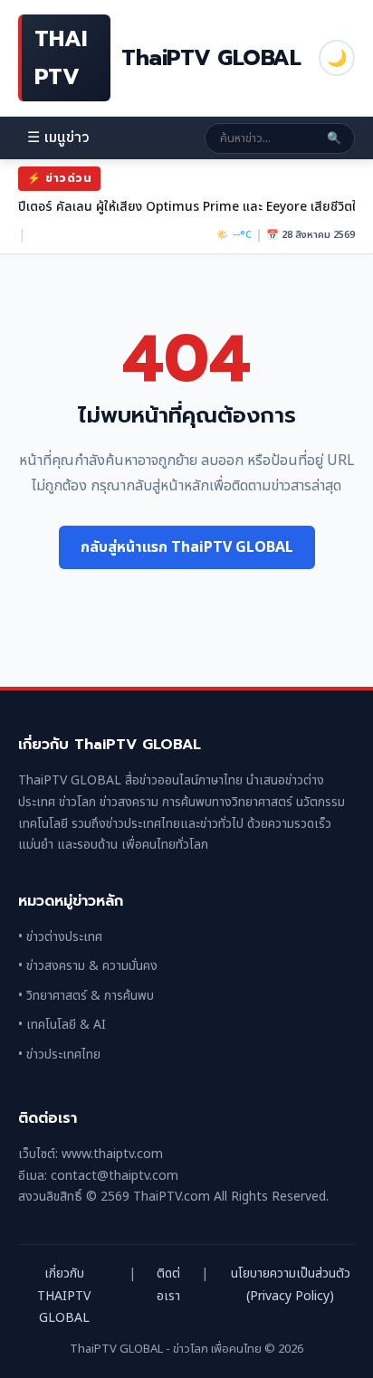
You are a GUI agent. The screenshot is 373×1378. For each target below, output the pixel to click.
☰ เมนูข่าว (58, 138)
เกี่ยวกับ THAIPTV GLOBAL (64, 1295)
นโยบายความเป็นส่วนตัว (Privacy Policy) (290, 1285)
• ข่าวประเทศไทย (59, 1054)
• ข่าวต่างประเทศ (60, 936)
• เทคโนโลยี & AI (62, 1024)
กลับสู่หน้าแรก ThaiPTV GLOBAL (187, 547)
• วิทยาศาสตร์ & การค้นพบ (86, 995)
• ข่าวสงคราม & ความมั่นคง (88, 965)
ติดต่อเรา (168, 1285)
